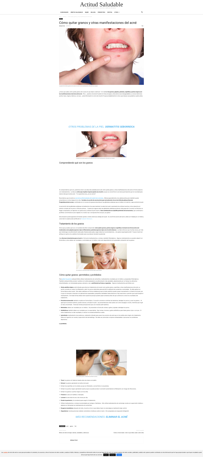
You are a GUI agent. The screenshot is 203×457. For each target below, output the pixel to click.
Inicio (60, 16)
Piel (75, 426)
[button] (142, 12)
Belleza (93, 12)
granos (71, 426)
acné (67, 426)
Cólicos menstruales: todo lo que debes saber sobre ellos (129, 432)
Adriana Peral (62, 25)
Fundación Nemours (86, 219)
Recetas (109, 12)
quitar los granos (67, 279)
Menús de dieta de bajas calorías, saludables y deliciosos (74, 432)
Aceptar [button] (119, 454)
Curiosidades (64, 12)
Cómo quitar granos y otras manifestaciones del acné (98, 23)
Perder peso (101, 12)
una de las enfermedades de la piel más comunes (89, 198)
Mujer (86, 12)
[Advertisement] (101, 110)
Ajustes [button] (106, 454)
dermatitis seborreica (120, 126)
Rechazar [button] (112, 454)
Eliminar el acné (116, 416)
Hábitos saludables (77, 12)
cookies (5, 452)
